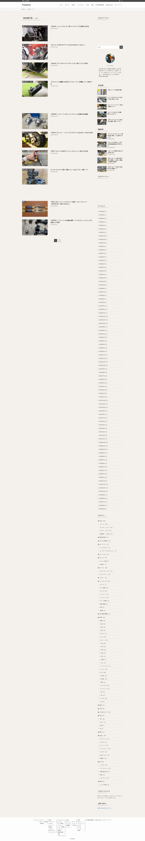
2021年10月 (103, 407)
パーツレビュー (105, 768)
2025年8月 (102, 250)
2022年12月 (103, 358)
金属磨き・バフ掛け (106, 534)
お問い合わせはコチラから (104, 808)
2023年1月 (103, 355)
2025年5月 (102, 260)
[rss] (119, 1)
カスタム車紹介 (104, 540)
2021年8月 (103, 414)
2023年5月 (103, 341)
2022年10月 (103, 365)
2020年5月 (103, 467)
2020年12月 (103, 442)
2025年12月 (103, 236)
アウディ (103, 633)
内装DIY (103, 564)
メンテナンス (104, 581)
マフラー (103, 577)
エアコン (103, 584)
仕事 (102, 725)
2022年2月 (103, 393)
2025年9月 (102, 246)
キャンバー (104, 745)
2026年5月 (102, 218)
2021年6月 (103, 421)
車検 (101, 781)
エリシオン (105, 685)
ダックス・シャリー (106, 527)
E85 (103, 627)
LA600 (103, 659)
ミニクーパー (104, 688)
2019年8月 (103, 498)
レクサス (103, 698)
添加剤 (102, 610)
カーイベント (103, 544)
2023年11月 (103, 320)
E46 (103, 624)
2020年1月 (103, 481)
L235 (103, 650)
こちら (106, 797)
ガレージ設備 (104, 561)
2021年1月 (103, 439)
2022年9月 (103, 369)
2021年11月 (103, 404)
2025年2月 (102, 271)
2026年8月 (102, 211)
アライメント (104, 739)
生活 (101, 715)
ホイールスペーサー (106, 571)
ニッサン (103, 669)
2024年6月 (102, 295)
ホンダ (103, 672)
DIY (102, 719)
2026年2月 (102, 229)
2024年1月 (103, 313)
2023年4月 (103, 344)
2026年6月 (102, 215)
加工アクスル (104, 755)
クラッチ (103, 591)
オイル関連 (104, 587)
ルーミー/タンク (106, 666)
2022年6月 (103, 379)
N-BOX (104, 675)
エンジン (104, 524)
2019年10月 (103, 491)
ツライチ (103, 751)
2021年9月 (103, 411)
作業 (102, 617)
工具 (101, 708)
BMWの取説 (103, 537)
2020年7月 (103, 460)
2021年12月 (103, 400)
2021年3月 (103, 432)
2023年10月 (103, 323)
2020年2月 (103, 477)
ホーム (36, 820)
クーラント (104, 594)
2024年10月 (103, 285)
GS (102, 701)
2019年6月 (103, 505)
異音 (101, 732)
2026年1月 (102, 232)
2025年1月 (102, 274)
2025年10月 (103, 243)
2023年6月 (103, 337)
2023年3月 (103, 348)
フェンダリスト (105, 547)
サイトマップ (106, 820)
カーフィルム (103, 554)
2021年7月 (103, 418)
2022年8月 (103, 372)
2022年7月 (103, 376)
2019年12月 (103, 484)
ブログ (102, 722)
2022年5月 (103, 383)
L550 (103, 653)
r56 (103, 695)
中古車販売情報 (104, 614)
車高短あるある (105, 771)
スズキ (103, 637)
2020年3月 (103, 474)
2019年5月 (102, 509)
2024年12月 (103, 278)
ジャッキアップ (105, 748)
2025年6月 (102, 257)
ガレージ (103, 557)
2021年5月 (103, 425)
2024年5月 (102, 299)
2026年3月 (102, 225)
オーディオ (105, 778)
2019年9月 (103, 495)
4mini (102, 521)
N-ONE (104, 679)
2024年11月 (103, 281)
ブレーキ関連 (104, 600)
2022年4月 (103, 386)
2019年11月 (103, 488)
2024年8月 (102, 288)
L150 (103, 643)
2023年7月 (103, 334)
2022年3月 (103, 390)
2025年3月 (102, 267)
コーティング (104, 597)
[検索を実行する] (121, 47)
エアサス (103, 742)
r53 (103, 692)
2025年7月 (102, 253)
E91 (103, 630)
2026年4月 (102, 222)
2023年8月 (103, 330)
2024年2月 (103, 309)
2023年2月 (103, 351)
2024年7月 (102, 292)
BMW (102, 620)
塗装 (101, 705)
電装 (102, 774)
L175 (103, 646)
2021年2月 (103, 435)
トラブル (103, 765)
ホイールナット (105, 574)
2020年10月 (103, 449)
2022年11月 (103, 362)
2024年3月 (103, 306)
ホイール (103, 567)
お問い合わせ (98, 820)
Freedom (26, 5)
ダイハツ (104, 640)
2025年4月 (102, 264)
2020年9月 (103, 453)
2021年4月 (103, 428)
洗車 (102, 607)
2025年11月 (103, 239)
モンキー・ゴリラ (105, 530)
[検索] (122, 1)
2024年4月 (102, 302)
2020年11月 (103, 446)
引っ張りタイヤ (104, 712)
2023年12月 (103, 316)
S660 (103, 682)
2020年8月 (103, 456)
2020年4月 (103, 470)
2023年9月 (103, 327)
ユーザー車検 (104, 784)
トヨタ (103, 662)
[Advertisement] (57, 104)
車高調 (103, 758)
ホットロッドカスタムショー (108, 550)
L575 (103, 656)
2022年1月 (103, 397)
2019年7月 (103, 502)
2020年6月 (103, 463)
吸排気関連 (103, 604)
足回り (102, 735)
